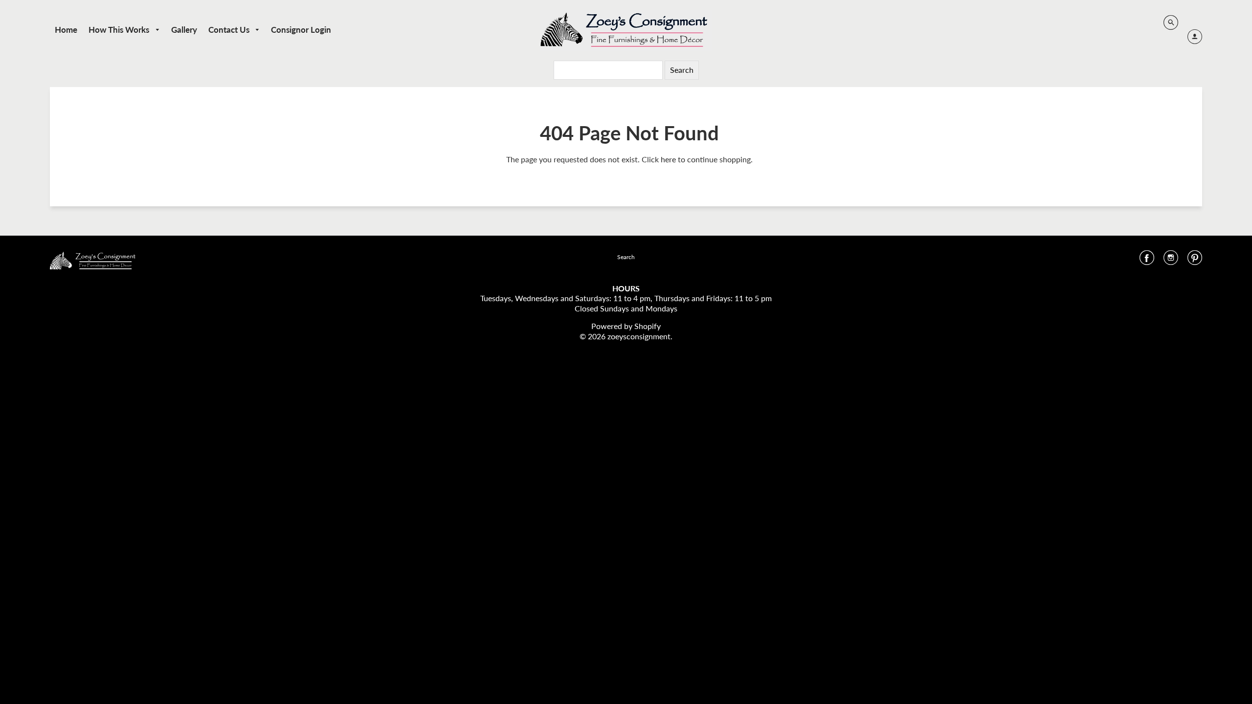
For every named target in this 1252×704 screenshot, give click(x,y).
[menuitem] (66, 29)
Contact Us (229, 29)
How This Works (120, 29)
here (668, 159)
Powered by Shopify (626, 325)
